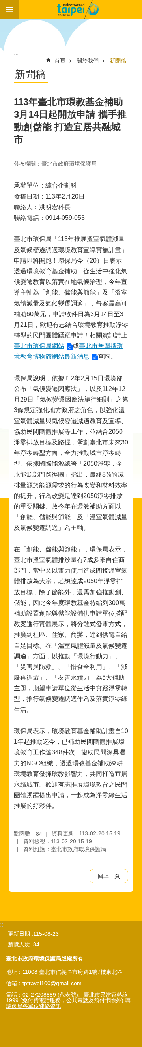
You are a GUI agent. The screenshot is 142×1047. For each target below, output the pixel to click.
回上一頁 (109, 876)
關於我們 (88, 60)
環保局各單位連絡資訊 (33, 1006)
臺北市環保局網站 (39, 346)
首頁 (59, 60)
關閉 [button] (9, 9)
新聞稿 (118, 60)
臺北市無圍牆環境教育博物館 (80, 9)
